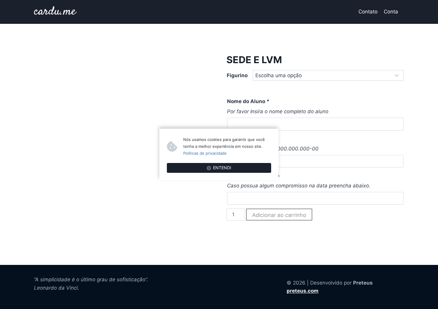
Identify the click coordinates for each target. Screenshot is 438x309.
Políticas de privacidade (205, 153)
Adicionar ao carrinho (279, 215)
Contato (368, 12)
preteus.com (303, 291)
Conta (391, 12)
